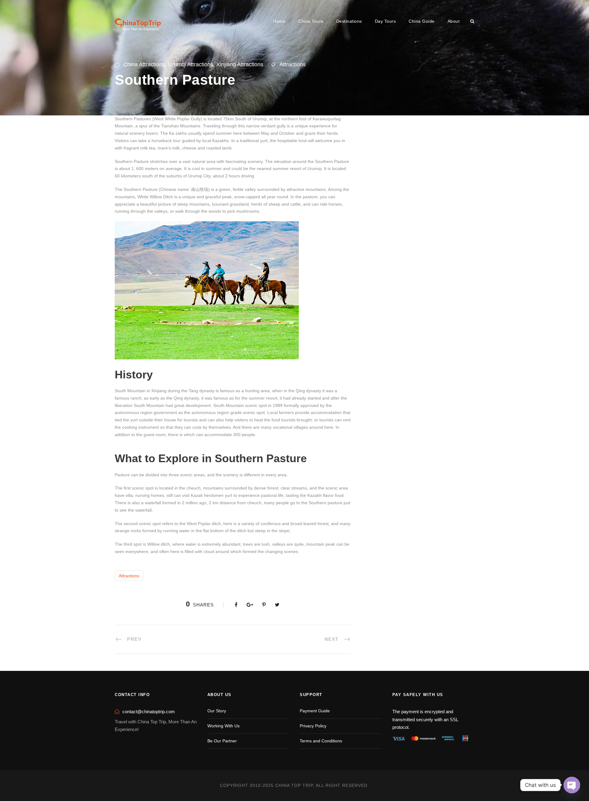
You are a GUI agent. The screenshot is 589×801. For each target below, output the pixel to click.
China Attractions (144, 64)
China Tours (310, 21)
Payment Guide (315, 710)
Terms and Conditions (321, 740)
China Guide (422, 21)
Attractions (292, 64)
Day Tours (385, 21)
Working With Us (223, 725)
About (454, 21)
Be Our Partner (222, 740)
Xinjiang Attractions (239, 64)
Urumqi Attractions (190, 64)
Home (279, 21)
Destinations (349, 21)
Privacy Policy (313, 725)
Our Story (216, 710)
